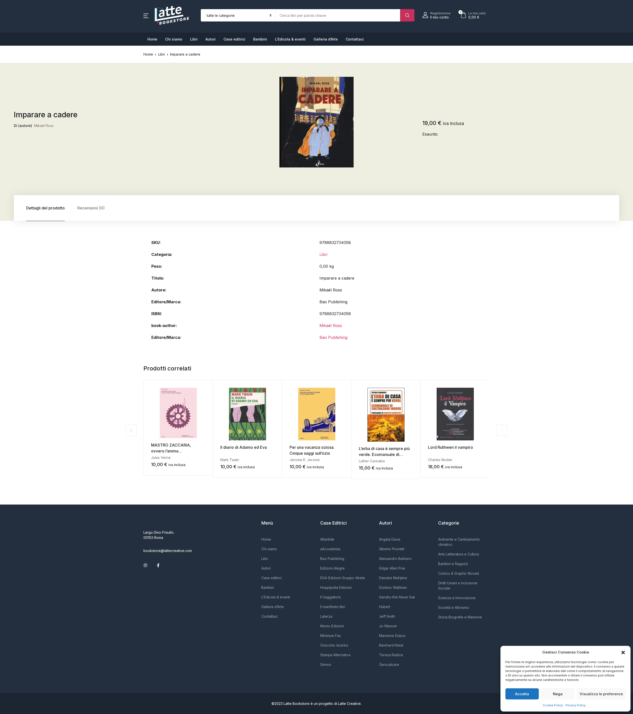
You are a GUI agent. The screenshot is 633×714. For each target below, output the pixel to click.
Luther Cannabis (372, 461)
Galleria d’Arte (326, 39)
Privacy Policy (575, 705)
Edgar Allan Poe (392, 568)
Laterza (326, 616)
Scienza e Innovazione (456, 598)
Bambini (260, 39)
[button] (623, 652)
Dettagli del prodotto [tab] (45, 207)
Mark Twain (229, 460)
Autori (210, 39)
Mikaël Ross (44, 125)
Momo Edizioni (332, 626)
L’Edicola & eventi (290, 39)
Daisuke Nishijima (393, 578)
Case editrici (234, 39)
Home (152, 39)
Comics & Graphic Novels (458, 573)
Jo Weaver (388, 626)
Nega (558, 694)
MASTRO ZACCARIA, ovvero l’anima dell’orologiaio (171, 451)
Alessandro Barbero (395, 558)
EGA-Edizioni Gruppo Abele (342, 578)
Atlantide (327, 539)
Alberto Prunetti (391, 549)
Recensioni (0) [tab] (91, 207)
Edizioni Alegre (332, 568)
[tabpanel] (316, 122)
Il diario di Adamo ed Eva (243, 447)
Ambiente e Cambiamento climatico (459, 542)
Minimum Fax (330, 635)
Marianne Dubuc (392, 635)
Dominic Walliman (393, 587)
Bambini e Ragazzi (453, 564)
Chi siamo (173, 39)
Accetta (522, 694)
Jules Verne (161, 457)
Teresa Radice (391, 655)
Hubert (384, 607)
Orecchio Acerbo (334, 645)
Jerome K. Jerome (305, 460)
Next (501, 430)
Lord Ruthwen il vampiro (450, 447)
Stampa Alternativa (335, 655)
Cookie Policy (553, 705)
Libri (194, 39)
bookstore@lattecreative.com (167, 551)
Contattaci (355, 39)
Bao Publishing (333, 337)
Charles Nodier (440, 460)
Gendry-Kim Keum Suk (397, 597)
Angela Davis (389, 539)
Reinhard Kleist (391, 645)
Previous (131, 430)
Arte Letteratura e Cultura (458, 554)
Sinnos (325, 664)
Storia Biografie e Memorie (460, 617)
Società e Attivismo (453, 607)
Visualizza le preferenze (601, 694)
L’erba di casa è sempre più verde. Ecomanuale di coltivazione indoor (384, 454)
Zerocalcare (389, 664)
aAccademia (330, 549)
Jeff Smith (387, 616)
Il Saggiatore (330, 597)
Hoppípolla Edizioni (336, 587)
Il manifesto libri (332, 607)
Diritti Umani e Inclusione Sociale (457, 585)
